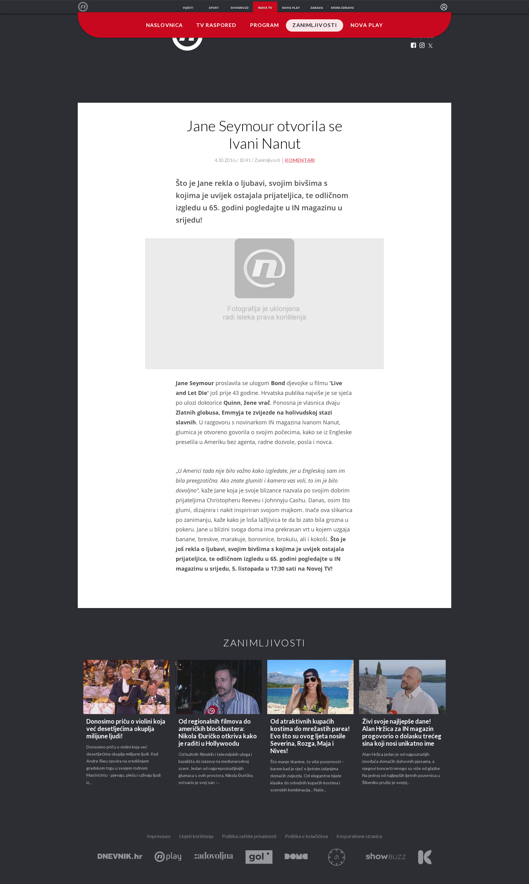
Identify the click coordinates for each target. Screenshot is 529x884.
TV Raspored (216, 25)
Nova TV (86, 7)
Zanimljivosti (314, 25)
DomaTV (296, 857)
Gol (259, 857)
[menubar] (444, 7)
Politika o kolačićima (306, 837)
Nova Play (367, 25)
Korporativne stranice (359, 837)
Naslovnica (164, 25)
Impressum (159, 837)
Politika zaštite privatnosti (249, 837)
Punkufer (337, 857)
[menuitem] (444, 7)
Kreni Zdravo (425, 857)
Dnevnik (120, 857)
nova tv (265, 8)
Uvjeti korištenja (196, 837)
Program (264, 25)
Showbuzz (386, 857)
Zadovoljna (213, 857)
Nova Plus (168, 857)
